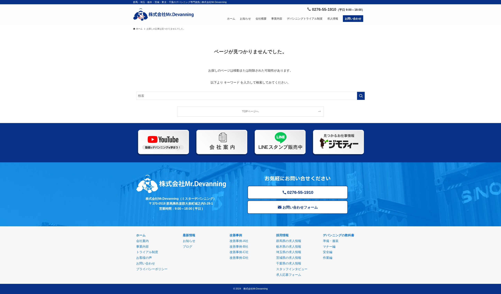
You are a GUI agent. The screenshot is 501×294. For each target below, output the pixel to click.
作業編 (327, 257)
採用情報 (282, 235)
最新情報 (189, 235)
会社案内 (142, 241)
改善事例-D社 (239, 257)
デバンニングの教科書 (338, 235)
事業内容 (142, 246)
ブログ (187, 246)
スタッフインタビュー (291, 269)
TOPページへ (250, 111)
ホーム (141, 235)
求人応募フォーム (288, 274)
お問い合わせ (145, 263)
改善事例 (236, 235)
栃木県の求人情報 (288, 246)
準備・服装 (331, 241)
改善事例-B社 (239, 246)
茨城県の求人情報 (288, 257)
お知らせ (189, 241)
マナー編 (329, 246)
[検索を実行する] (361, 96)
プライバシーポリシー (152, 269)
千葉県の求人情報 (288, 263)
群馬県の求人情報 (288, 241)
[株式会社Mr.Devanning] (163, 14)
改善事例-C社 (239, 252)
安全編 (327, 252)
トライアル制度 (147, 252)
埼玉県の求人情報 (288, 252)
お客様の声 (144, 257)
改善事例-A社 (239, 241)
